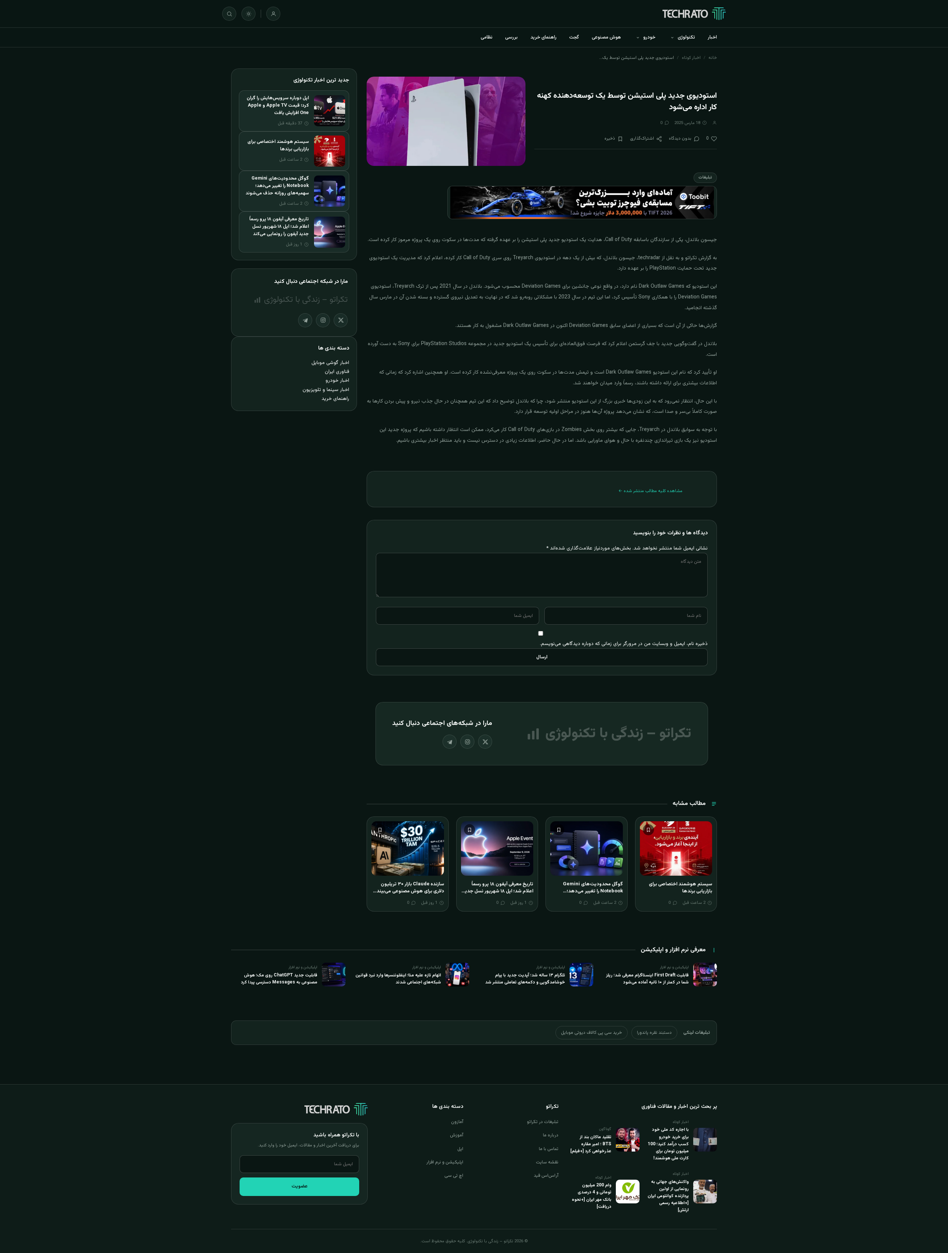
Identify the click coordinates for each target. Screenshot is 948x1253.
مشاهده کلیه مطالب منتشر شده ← (650, 491)
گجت (574, 37)
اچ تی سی (453, 1175)
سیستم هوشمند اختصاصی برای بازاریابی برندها (680, 888)
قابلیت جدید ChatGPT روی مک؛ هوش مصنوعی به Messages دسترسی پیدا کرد (279, 979)
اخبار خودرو (337, 380)
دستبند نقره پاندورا (654, 1032)
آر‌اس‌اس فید (546, 1175)
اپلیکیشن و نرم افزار (444, 1162)
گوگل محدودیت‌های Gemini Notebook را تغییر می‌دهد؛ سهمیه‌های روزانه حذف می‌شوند (590, 891)
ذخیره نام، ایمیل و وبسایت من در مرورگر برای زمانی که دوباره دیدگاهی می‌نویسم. (624, 644)
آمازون (457, 1122)
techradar (649, 258)
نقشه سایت (547, 1162)
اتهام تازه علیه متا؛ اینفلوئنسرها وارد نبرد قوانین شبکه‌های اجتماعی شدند (398, 979)
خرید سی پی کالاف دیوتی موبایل (591, 1032)
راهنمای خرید (543, 37)
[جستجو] (229, 14)
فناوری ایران (337, 371)
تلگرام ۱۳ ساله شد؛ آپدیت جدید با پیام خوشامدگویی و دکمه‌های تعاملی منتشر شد (525, 979)
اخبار (712, 37)
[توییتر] (485, 742)
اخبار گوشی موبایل (330, 363)
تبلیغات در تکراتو (542, 1122)
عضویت (299, 1186)
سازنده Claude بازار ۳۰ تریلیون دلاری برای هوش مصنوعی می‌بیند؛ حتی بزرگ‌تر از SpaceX (409, 891)
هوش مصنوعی (606, 37)
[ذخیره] (648, 829)
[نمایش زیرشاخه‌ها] (672, 37)
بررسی (511, 37)
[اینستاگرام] (467, 742)
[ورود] (273, 14)
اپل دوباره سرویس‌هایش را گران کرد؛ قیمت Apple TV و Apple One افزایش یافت (278, 105)
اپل (460, 1149)
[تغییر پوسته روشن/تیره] (248, 14)
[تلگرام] (450, 742)
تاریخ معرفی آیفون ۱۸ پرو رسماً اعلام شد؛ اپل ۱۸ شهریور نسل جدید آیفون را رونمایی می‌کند (497, 891)
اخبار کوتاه (691, 57)
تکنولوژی (686, 37)
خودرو (649, 37)
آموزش (456, 1135)
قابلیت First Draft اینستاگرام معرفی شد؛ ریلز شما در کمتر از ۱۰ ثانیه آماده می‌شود (647, 979)
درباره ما (550, 1135)
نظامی (487, 37)
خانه (712, 57)
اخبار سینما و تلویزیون (326, 390)
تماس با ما (548, 1149)
